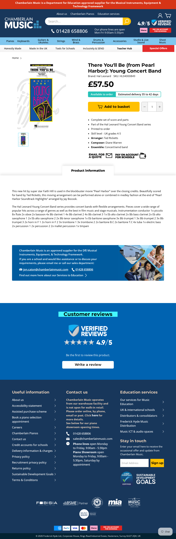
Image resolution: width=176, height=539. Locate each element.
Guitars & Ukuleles (43, 41)
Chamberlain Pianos (82, 13)
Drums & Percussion (98, 41)
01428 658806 (82, 433)
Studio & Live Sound (141, 41)
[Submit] (127, 21)
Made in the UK (38, 48)
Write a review (88, 365)
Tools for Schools (65, 48)
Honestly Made (12, 48)
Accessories (119, 41)
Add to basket (117, 107)
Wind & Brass (76, 41)
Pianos (10, 41)
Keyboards (23, 41)
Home (15, 58)
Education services (108, 13)
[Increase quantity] (160, 107)
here (95, 415)
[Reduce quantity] (144, 107)
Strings (61, 41)
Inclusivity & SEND (93, 48)
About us (62, 13)
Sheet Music (162, 41)
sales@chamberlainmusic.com (91, 438)
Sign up (157, 463)
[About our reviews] (154, 23)
